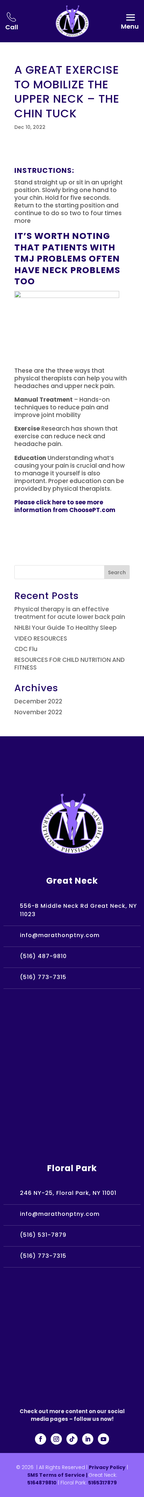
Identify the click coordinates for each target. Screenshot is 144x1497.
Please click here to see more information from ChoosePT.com (64, 506)
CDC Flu (25, 649)
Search (117, 572)
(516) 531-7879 (43, 1235)
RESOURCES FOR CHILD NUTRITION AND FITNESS (69, 664)
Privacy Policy (107, 1467)
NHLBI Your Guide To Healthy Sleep (65, 627)
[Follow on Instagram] (56, 1439)
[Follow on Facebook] (40, 1439)
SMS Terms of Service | (57, 1475)
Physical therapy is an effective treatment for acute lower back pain (69, 613)
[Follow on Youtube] (103, 1439)
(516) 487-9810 (43, 956)
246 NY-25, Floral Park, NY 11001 (68, 1193)
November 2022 (38, 712)
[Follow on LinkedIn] (87, 1439)
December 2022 (38, 701)
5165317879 (102, 1482)
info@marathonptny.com (60, 935)
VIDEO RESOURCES (40, 638)
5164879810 (42, 1482)
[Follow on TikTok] (72, 1439)
